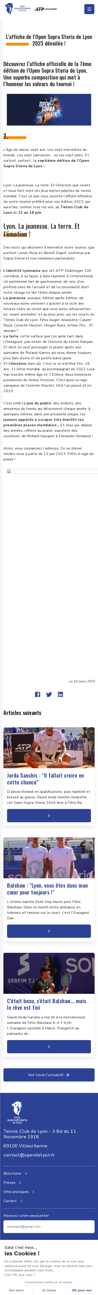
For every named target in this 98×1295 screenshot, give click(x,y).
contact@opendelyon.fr (29, 1155)
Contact (10, 1200)
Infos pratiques (16, 1191)
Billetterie (12, 1173)
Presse (9, 1182)
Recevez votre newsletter (26, 1215)
